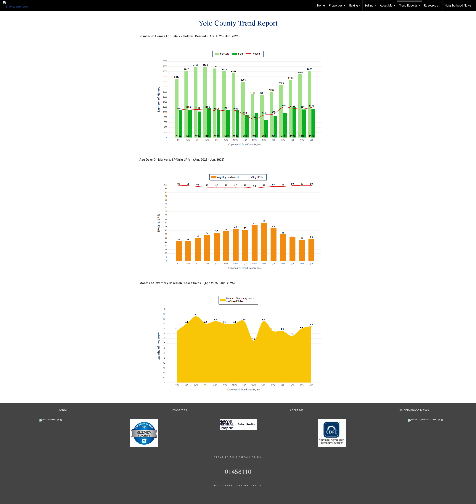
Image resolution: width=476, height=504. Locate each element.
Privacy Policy (250, 457)
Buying (355, 7)
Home (321, 5)
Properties (337, 7)
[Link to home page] (17, 5)
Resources (433, 7)
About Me (388, 7)
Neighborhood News (458, 5)
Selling (370, 7)
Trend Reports (410, 7)
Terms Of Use (224, 457)
